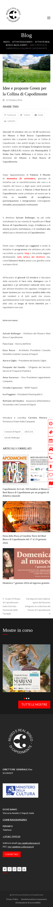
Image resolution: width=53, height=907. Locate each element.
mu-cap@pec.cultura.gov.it (21, 846)
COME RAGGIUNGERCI (15, 819)
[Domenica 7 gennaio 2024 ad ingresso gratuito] (26, 563)
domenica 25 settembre (21, 178)
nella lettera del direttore (32, 256)
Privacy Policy (12, 899)
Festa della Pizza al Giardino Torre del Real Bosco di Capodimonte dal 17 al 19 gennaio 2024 (24, 539)
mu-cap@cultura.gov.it (29, 843)
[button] (48, 18)
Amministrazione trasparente (34, 899)
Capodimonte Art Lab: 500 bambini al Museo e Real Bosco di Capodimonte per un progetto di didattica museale (26, 492)
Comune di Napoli (12, 431)
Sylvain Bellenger (12, 437)
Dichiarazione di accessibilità (28, 902)
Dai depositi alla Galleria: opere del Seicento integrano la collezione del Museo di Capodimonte (37, 604)
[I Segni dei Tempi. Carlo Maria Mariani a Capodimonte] (26, 668)
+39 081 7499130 (11, 836)
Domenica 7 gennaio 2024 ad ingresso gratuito (26, 583)
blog (27, 253)
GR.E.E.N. (29, 431)
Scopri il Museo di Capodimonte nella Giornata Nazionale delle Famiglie (11, 606)
